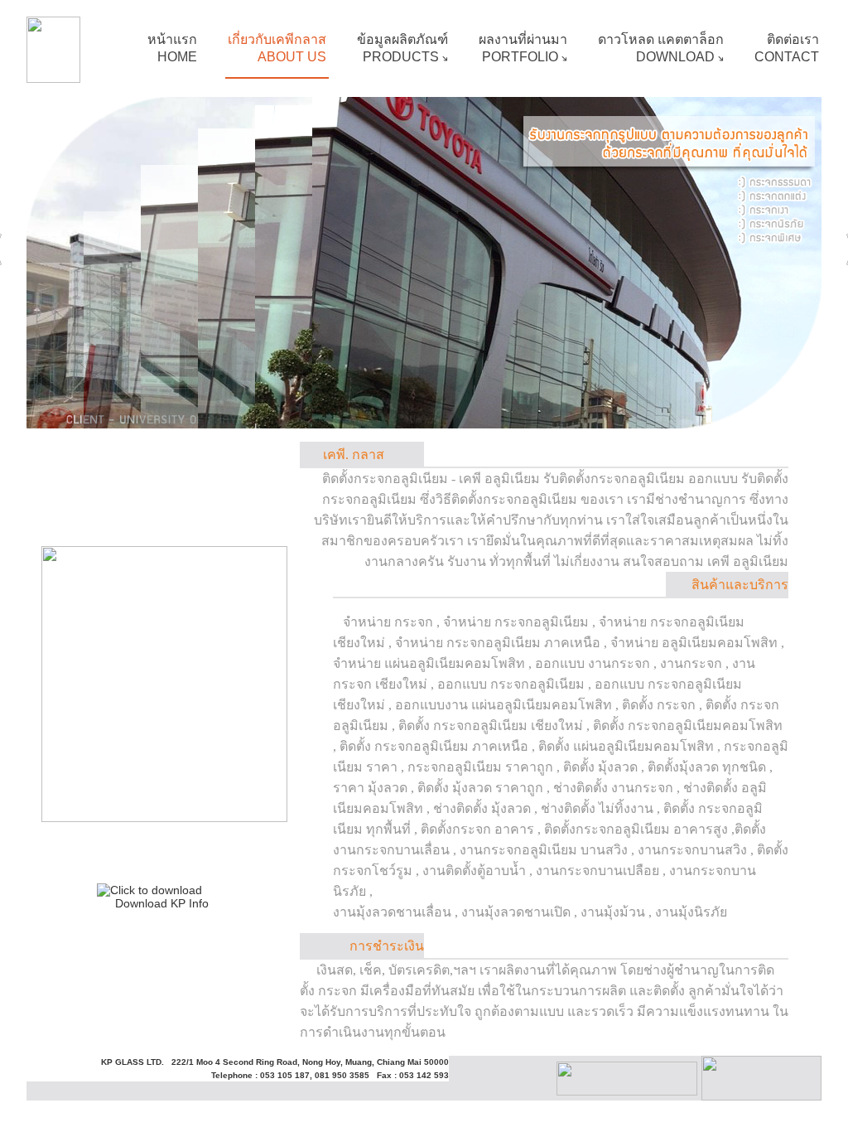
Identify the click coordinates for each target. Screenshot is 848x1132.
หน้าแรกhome (172, 48)
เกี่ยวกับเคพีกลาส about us (277, 48)
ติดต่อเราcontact (786, 48)
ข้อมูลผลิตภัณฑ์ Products (402, 48)
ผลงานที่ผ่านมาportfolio (523, 48)
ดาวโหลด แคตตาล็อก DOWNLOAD (661, 48)
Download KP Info (162, 903)
